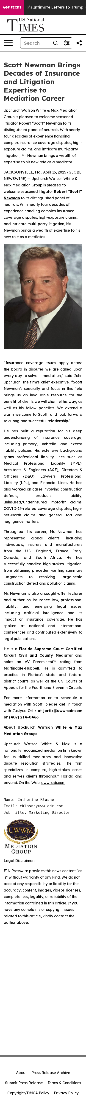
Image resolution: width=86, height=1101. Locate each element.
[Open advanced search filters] (66, 43)
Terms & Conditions (64, 1082)
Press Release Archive (50, 1072)
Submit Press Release (24, 1082)
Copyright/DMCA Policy (28, 1093)
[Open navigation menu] (8, 43)
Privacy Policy (66, 1093)
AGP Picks (12, 7)
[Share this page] (79, 43)
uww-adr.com (53, 782)
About (21, 1072)
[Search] (55, 43)
